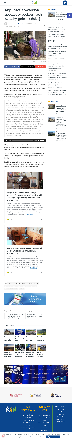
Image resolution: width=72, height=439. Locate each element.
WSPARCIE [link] (61, 422)
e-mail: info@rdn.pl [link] (28, 428)
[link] (69, 15)
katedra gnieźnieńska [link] (11, 288)
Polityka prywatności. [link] (37, 437)
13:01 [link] (60, 87)
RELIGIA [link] (7, 26)
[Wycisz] (38, 140)
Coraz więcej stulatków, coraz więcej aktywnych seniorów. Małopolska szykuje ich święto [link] (30, 354)
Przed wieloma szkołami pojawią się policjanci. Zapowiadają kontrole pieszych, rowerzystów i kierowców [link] (41, 354)
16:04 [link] (56, 41)
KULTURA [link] (60, 414)
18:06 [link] (58, 23)
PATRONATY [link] (60, 419)
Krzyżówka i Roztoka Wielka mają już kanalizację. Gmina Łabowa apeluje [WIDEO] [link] (57, 85)
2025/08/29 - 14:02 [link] (30, 24)
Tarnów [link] (21, 288)
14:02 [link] (60, 61)
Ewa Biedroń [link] (19, 24)
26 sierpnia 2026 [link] (61, 114)
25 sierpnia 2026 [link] (61, 128)
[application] (25, 140)
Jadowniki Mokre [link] (33, 283)
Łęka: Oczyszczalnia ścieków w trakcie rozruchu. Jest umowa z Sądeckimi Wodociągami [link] (61, 108)
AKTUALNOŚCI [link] (14, 26)
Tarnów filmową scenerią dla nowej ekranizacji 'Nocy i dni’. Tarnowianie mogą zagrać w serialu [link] (8, 339)
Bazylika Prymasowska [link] (29, 286)
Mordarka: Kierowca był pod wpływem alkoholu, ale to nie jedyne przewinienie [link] (19, 339)
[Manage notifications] (3, 435)
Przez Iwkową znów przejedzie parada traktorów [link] (19, 354)
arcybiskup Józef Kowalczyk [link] (13, 286)
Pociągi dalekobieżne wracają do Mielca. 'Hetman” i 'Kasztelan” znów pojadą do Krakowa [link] (57, 92)
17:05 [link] (62, 31)
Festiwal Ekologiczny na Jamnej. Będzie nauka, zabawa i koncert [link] (8, 354)
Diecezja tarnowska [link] (20, 283)
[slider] (42, 140)
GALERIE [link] (60, 417)
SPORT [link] (60, 412)
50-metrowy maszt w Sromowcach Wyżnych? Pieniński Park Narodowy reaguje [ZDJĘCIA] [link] (61, 135)
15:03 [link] (55, 55)
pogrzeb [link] (10, 283)
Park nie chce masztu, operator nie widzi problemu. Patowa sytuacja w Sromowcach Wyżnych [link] (41, 339)
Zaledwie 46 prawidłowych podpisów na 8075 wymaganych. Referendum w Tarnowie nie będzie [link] (61, 122)
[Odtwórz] (7, 140)
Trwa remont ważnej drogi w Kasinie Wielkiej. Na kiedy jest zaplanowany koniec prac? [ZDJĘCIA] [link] (30, 339)
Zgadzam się (53, 437)
